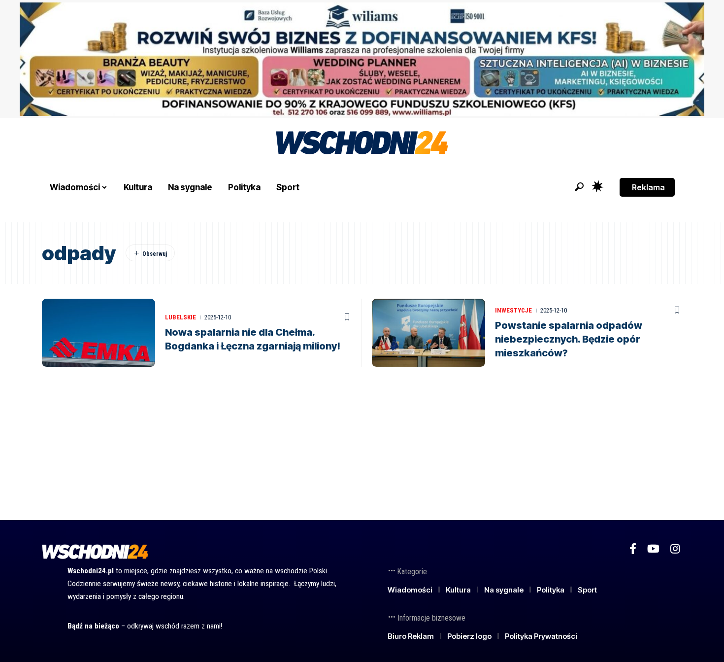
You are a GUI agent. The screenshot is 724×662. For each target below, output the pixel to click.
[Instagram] (675, 549)
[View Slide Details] (362, 59)
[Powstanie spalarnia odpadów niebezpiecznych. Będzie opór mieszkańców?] (428, 333)
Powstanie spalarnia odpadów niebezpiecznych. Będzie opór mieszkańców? (568, 339)
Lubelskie (180, 317)
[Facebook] (633, 549)
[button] (579, 187)
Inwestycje (513, 310)
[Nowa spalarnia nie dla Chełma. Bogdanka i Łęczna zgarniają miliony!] (98, 333)
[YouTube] (653, 549)
